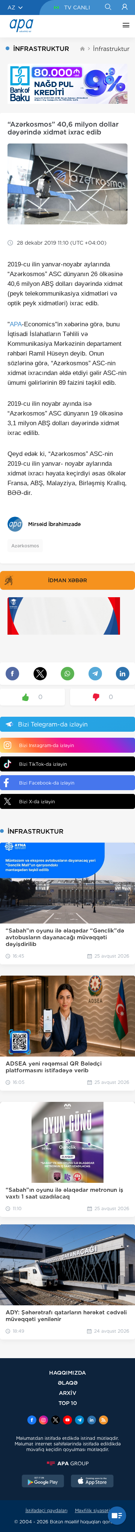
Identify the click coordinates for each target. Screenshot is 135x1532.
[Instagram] (43, 1420)
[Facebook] (31, 1420)
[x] (55, 1420)
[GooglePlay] (43, 1482)
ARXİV (67, 1393)
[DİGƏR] (124, 26)
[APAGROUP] (68, 1463)
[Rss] (103, 1420)
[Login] (125, 7)
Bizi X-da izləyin (37, 801)
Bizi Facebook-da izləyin (46, 783)
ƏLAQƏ (68, 1383)
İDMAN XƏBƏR (67, 580)
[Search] (107, 7)
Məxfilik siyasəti (92, 1510)
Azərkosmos (25, 546)
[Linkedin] (91, 1420)
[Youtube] (67, 1420)
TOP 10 (67, 1403)
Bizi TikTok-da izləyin (43, 764)
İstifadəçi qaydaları (47, 1510)
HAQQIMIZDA (67, 1372)
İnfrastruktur (111, 48)
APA (16, 324)
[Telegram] (79, 1420)
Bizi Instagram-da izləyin (46, 745)
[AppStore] (92, 1482)
